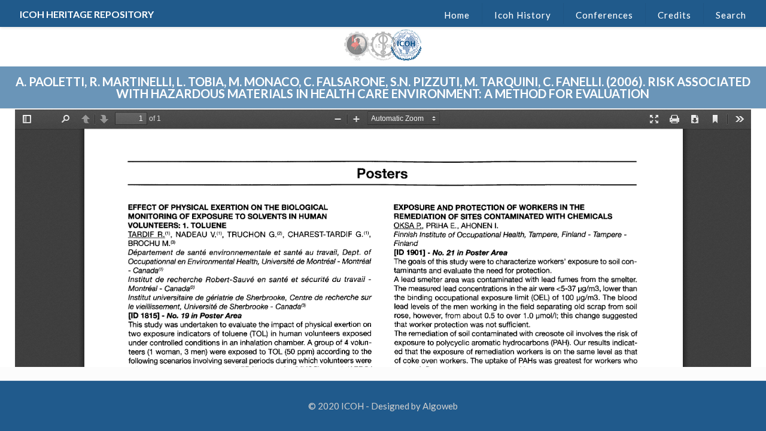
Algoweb (440, 405)
